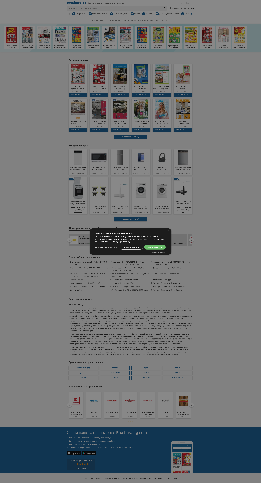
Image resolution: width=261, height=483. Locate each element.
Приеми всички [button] (155, 247)
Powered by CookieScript (157, 252)
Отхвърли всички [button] (131, 247)
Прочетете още (124, 242)
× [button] (168, 230)
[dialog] (130, 241)
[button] (106, 247)
